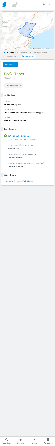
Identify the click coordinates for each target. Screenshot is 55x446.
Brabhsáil (20, 443)
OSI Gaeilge (10, 52)
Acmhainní (48, 443)
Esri (42, 49)
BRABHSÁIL (30, 56)
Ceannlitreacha (14, 85)
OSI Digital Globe (40, 52)
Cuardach (7, 443)
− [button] (5, 18)
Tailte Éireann (49, 49)
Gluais (34, 443)
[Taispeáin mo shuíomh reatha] (5, 30)
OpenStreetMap (12, 57)
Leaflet (30, 49)
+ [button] (5, 15)
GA (44, 4)
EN (50, 4)
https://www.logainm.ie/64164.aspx (18, 181)
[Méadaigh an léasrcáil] (5, 24)
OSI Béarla (24, 52)
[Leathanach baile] (4, 5)
